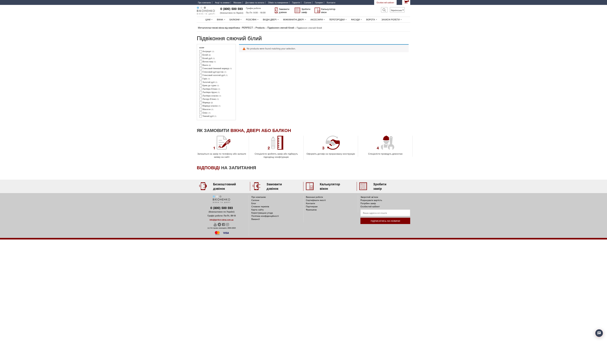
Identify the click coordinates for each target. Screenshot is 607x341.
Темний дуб (208, 116)
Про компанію (204, 2)
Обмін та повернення (278, 2)
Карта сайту (257, 209)
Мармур (206, 102)
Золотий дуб (208, 82)
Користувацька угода (262, 212)
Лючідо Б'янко (209, 99)
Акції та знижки (222, 2)
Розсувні (251, 19)
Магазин (237, 2)
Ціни (207, 19)
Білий (205, 54)
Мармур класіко (210, 105)
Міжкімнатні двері (293, 19)
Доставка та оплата (254, 2)
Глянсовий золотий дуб (213, 75)
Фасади (355, 19)
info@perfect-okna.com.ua (221, 219)
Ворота (370, 19)
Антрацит (206, 51)
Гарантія (296, 2)
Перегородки (337, 19)
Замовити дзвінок (284, 10)
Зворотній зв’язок (369, 196)
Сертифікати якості (316, 200)
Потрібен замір (368, 203)
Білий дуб (207, 58)
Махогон (206, 109)
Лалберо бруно (209, 92)
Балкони (234, 19)
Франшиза (311, 209)
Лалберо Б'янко (209, 88)
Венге (205, 65)
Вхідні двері (270, 19)
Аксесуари (316, 19)
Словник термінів (260, 206)
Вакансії (255, 219)
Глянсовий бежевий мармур (215, 68)
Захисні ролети (390, 19)
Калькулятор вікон (328, 10)
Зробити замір (305, 10)
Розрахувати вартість (371, 200)
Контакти (331, 2)
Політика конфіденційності (265, 215)
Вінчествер (207, 61)
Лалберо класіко (210, 95)
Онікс (205, 112)
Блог (253, 203)
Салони (307, 2)
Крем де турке (209, 85)
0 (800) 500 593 (231, 8)
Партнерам (312, 206)
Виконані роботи (314, 196)
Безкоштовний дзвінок (224, 186)
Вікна (220, 19)
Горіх (204, 78)
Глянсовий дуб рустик (213, 71)
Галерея (319, 2)
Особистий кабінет (385, 2)
